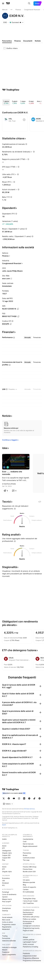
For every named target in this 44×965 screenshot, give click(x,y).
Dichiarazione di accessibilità (28, 922)
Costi (24, 841)
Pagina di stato (28, 930)
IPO (3, 885)
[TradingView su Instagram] (19, 798)
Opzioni (4, 897)
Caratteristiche (28, 839)
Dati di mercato (28, 844)
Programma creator (9, 924)
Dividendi (5, 883)
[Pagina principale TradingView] (8, 3)
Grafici (4, 839)
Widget (25, 937)
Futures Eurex (27, 869)
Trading (4, 936)
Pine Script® (6, 901)
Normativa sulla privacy (31, 917)
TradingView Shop (29, 898)
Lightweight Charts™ (30, 942)
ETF (3, 848)
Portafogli (5, 892)
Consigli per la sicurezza (31, 926)
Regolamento (6, 927)
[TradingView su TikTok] (34, 798)
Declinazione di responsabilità (28, 913)
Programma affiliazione (31, 958)
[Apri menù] (3, 3)
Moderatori (6, 929)
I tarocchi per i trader (30, 901)
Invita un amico (7, 922)
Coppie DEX (6, 858)
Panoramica (27, 853)
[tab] (27, 337)
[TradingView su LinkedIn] (24, 798)
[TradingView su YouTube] (13, 798)
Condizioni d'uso (28, 910)
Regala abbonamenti (30, 846)
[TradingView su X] (3, 798)
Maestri (4, 950)
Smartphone (6, 908)
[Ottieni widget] (40, 502)
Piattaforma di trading (30, 947)
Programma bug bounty (31, 928)
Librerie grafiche (28, 939)
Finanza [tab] (17, 41)
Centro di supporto (29, 887)
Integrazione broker (30, 956)
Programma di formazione (32, 960)
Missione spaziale (29, 882)
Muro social (6, 920)
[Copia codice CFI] (11, 324)
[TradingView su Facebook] (8, 798)
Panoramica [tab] (7, 41)
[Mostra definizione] (26, 144)
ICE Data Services (29, 809)
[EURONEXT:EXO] (4, 467)
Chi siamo (26, 880)
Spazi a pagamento (9, 954)
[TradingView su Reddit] (39, 798)
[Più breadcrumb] (11, 10)
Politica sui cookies (29, 919)
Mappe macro (7, 899)
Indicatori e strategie (9, 947)
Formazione (6, 938)
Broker (25, 855)
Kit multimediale (28, 892)
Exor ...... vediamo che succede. (12, 472)
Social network (7, 917)
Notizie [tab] (38, 41)
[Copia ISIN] (18, 309)
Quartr (4, 825)
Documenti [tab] (27, 41)
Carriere (25, 889)
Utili (3, 880)
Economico (6, 878)
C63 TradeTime (28, 903)
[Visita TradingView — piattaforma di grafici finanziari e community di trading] (10, 89)
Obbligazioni (6, 850)
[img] (20, 22)
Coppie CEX (6, 855)
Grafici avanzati (28, 944)
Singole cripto (7, 853)
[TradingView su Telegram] (29, 798)
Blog (24, 885)
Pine (3, 860)
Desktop (5, 911)
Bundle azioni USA (29, 871)
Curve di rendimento (9, 894)
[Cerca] (29, 3)
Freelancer (6, 952)
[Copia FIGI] (18, 316)
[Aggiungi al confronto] (24, 120)
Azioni (4, 846)
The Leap (26, 860)
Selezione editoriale (9, 941)
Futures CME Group (29, 867)
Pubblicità (26, 953)
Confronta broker (29, 858)
